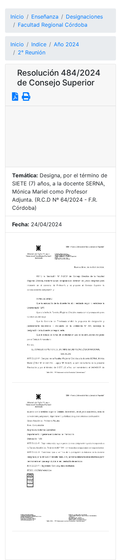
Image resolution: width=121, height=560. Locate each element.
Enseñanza (44, 16)
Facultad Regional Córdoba (52, 24)
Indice (38, 44)
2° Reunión (31, 52)
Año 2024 (66, 44)
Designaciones (84, 16)
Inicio (17, 16)
